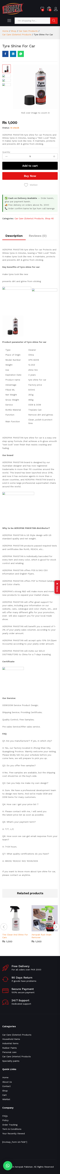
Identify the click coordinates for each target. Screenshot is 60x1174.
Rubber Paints (9, 1048)
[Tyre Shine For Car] (5, 54)
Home (5, 1077)
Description (14, 235)
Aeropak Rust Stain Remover (41, 936)
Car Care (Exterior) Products (29, 218)
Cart (4, 1095)
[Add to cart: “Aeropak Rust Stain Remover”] (37, 929)
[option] (15, 926)
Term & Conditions (11, 1129)
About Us (7, 1082)
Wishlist (6, 1099)
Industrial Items (10, 1043)
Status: (6, 127)
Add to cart (30, 165)
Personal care (9, 1052)
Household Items (11, 1039)
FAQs (5, 1116)
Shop (5, 1090)
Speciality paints (10, 1061)
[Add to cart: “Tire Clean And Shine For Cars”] (8, 929)
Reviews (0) (38, 235)
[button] (7, 1165)
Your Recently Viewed (13, 1133)
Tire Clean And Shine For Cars (15, 936)
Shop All (49, 218)
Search (54, 20)
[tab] (14, 237)
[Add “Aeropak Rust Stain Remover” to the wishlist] (51, 929)
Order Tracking (9, 1124)
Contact (6, 1086)
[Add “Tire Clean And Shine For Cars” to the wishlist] (22, 929)
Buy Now (30, 175)
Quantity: (6, 152)
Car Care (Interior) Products (16, 1056)
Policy (5, 1120)
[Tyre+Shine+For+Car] (13, 54)
